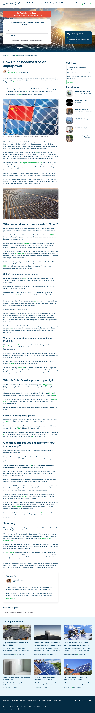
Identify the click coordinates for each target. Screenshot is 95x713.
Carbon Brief (25, 243)
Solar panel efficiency (16, 612)
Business (12, 35)
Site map (22, 700)
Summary (70, 82)
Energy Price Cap (18, 4)
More (77, 3)
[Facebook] (75, 700)
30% (36, 152)
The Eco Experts (8, 4)
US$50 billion (53, 235)
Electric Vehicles (61, 3)
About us (6, 700)
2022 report (10, 553)
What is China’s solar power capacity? (78, 73)
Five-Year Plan (19, 253)
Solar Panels (29, 3)
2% (26, 288)
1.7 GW (18, 428)
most (10, 328)
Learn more (16, 82)
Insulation (70, 3)
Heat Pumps (39, 3)
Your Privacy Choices (45, 700)
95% (20, 94)
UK (84, 4)
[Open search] (90, 4)
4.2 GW (8, 422)
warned (36, 301)
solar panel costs (40, 513)
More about (9, 598)
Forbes (24, 496)
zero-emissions (28, 612)
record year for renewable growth (31, 163)
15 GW (54, 395)
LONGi (6, 612)
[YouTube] (90, 700)
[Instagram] (86, 700)
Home (11, 30)
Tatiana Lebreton (12, 72)
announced (21, 368)
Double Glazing (49, 3)
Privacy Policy (32, 700)
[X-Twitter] (83, 700)
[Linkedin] (79, 700)
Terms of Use (58, 700)
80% (4, 266)
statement (17, 506)
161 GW (50, 393)
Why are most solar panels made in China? (76, 68)
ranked (11, 363)
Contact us (14, 700)
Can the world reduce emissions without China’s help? (79, 77)
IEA (33, 436)
